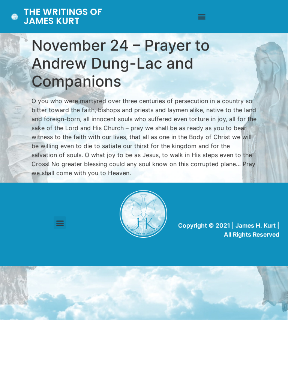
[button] (202, 16)
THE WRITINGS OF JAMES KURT (63, 16)
